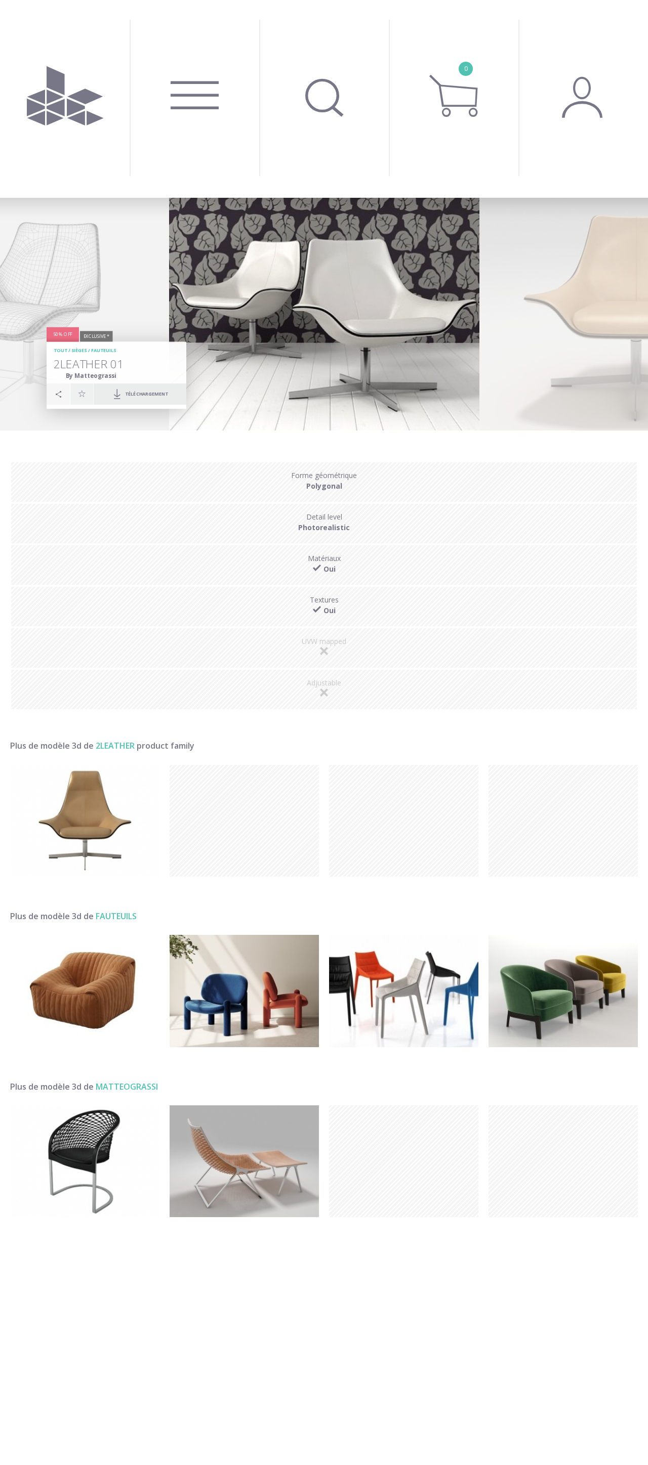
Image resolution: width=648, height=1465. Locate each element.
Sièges (79, 350)
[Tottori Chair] (244, 991)
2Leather (115, 745)
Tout (60, 350)
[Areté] (84, 1161)
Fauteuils (103, 350)
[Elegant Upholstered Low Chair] (563, 991)
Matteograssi (127, 1086)
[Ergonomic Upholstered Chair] (403, 991)
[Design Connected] (65, 99)
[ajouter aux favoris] (82, 393)
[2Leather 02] (84, 821)
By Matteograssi (91, 375)
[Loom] (244, 1161)
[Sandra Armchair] (84, 991)
